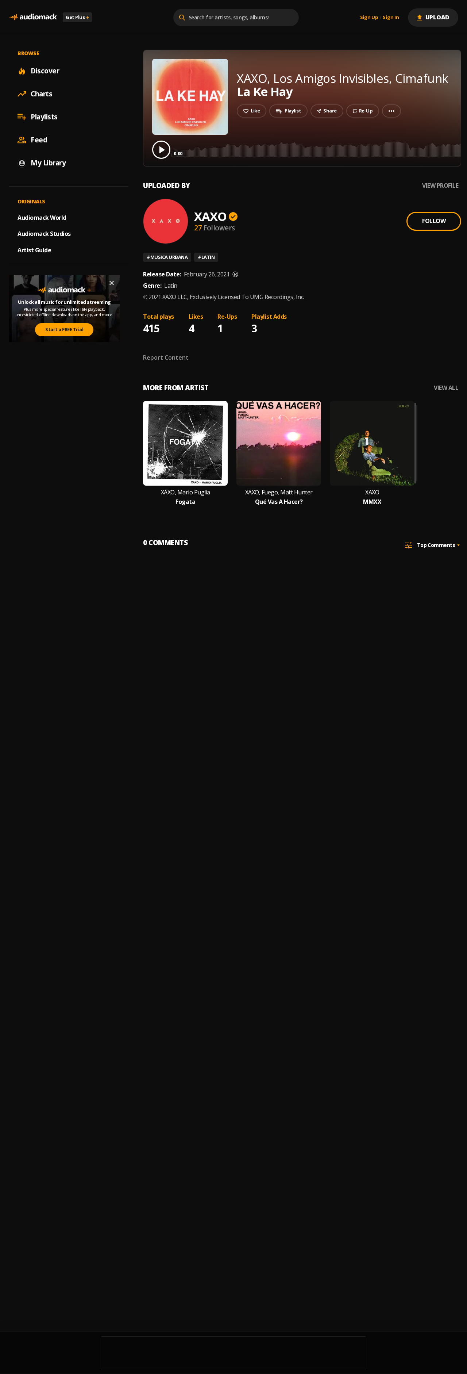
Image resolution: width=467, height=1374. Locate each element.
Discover (45, 71)
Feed (39, 140)
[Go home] (33, 17)
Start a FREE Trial (64, 329)
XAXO (210, 216)
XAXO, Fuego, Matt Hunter (279, 492)
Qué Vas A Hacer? (279, 502)
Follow (433, 221)
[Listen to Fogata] (185, 443)
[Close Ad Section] (111, 283)
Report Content (166, 357)
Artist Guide (34, 250)
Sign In (391, 17)
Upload (437, 17)
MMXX (372, 502)
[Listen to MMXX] (372, 443)
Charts (41, 94)
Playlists (44, 117)
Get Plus (77, 17)
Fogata (185, 502)
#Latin (206, 257)
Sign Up (369, 17)
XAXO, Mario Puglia (185, 492)
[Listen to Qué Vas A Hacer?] (278, 443)
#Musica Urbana (167, 257)
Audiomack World (42, 217)
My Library (48, 163)
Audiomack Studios (44, 234)
